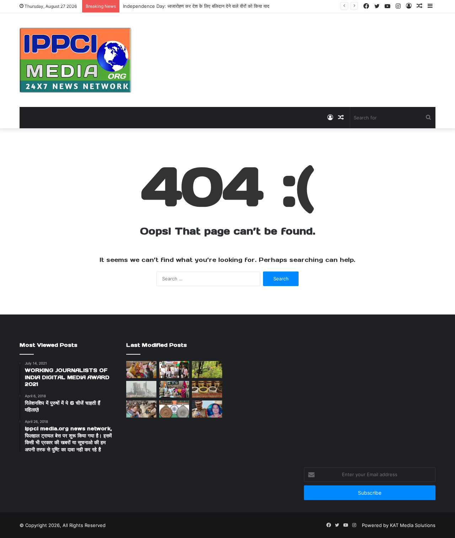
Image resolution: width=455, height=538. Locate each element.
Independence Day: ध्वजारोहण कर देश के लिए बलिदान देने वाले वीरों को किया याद (196, 6)
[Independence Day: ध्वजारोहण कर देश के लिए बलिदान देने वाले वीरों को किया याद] (174, 369)
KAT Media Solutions (412, 525)
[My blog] (75, 60)
